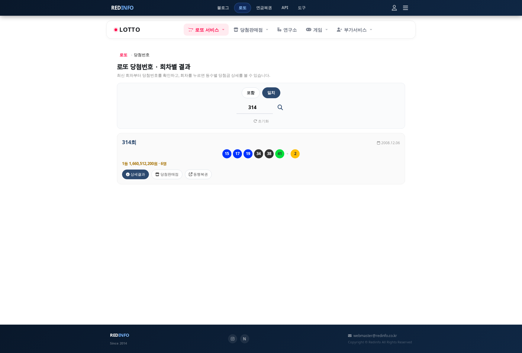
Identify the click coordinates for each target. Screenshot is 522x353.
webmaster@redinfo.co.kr (375, 335)
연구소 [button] (290, 30)
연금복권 (264, 7)
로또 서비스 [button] (207, 30)
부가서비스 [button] (355, 30)
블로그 (223, 7)
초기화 (263, 121)
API (285, 7)
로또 (242, 7)
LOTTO (129, 29)
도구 (302, 7)
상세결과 (137, 174)
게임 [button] (317, 30)
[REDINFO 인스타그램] (232, 338)
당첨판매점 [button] (251, 30)
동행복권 (200, 174)
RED (122, 7)
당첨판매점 (169, 174)
